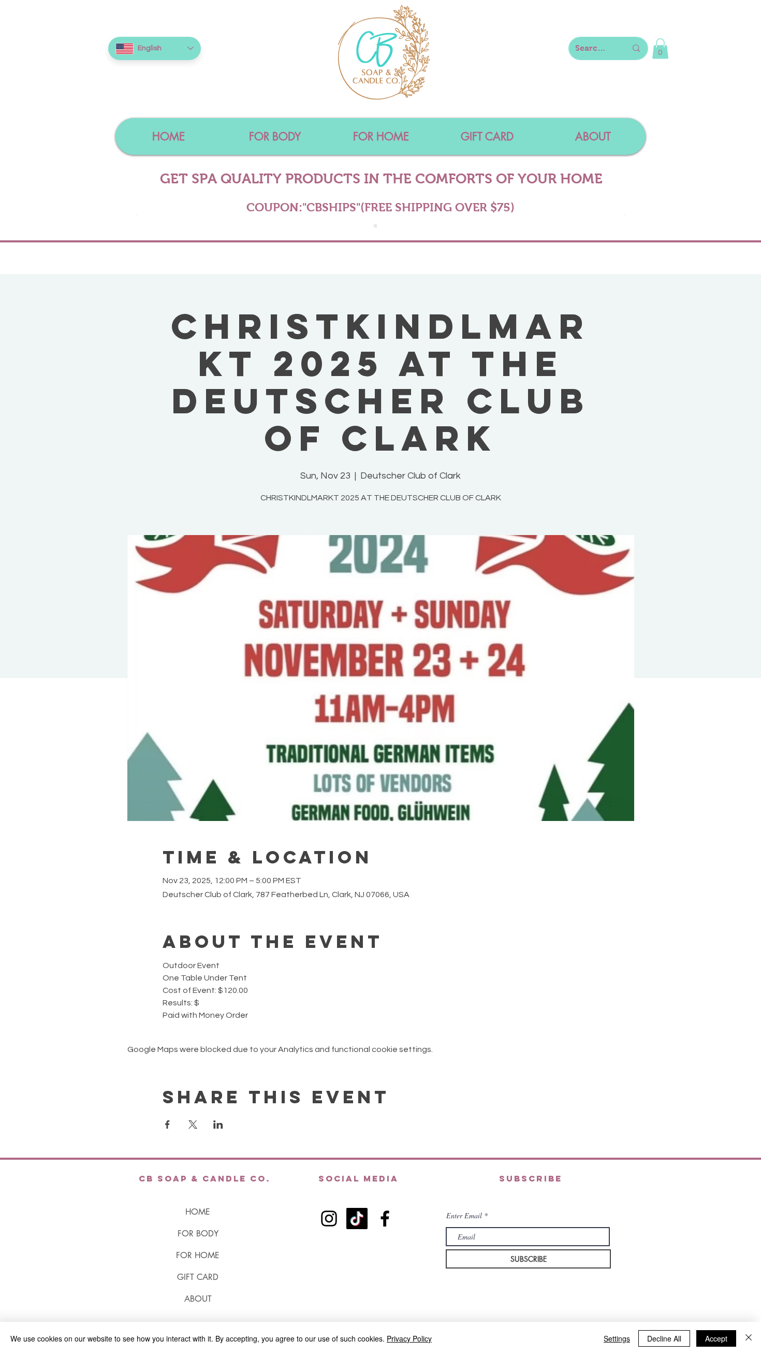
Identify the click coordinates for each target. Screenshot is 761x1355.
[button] (660, 48)
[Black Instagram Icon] (329, 1218)
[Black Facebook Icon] (385, 1218)
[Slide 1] (375, 225)
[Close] (748, 1338)
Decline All (664, 1338)
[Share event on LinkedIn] (218, 1124)
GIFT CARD (197, 1277)
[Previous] (136, 216)
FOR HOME (197, 1255)
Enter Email (464, 1215)
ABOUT (198, 1298)
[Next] (625, 216)
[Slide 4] (386, 225)
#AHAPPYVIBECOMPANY (381, 207)
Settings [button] (617, 1338)
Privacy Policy (409, 1338)
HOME (197, 1211)
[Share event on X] (193, 1124)
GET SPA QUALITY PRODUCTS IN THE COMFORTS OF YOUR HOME (381, 178)
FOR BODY (198, 1233)
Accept (716, 1338)
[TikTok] (357, 1218)
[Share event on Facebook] (167, 1124)
